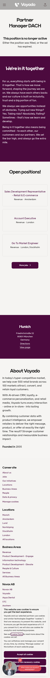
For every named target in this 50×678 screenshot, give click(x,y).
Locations (7, 484)
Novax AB (7, 589)
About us (6, 472)
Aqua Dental (8, 597)
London (6, 535)
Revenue (6, 552)
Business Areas (9, 489)
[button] (45, 4)
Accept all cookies (25, 654)
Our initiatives (9, 480)
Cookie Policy (17, 634)
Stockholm (7, 531)
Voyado (6, 593)
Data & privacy (9, 497)
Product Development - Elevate (17, 564)
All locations (8, 539)
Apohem (6, 605)
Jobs (4, 476)
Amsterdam (8, 519)
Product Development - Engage (17, 556)
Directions (25, 343)
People (5, 493)
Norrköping (8, 527)
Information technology (14, 560)
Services (6, 572)
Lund (4, 523)
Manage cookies (10, 501)
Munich (5, 515)
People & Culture (10, 568)
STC (4, 601)
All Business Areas (11, 576)
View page (25, 347)
